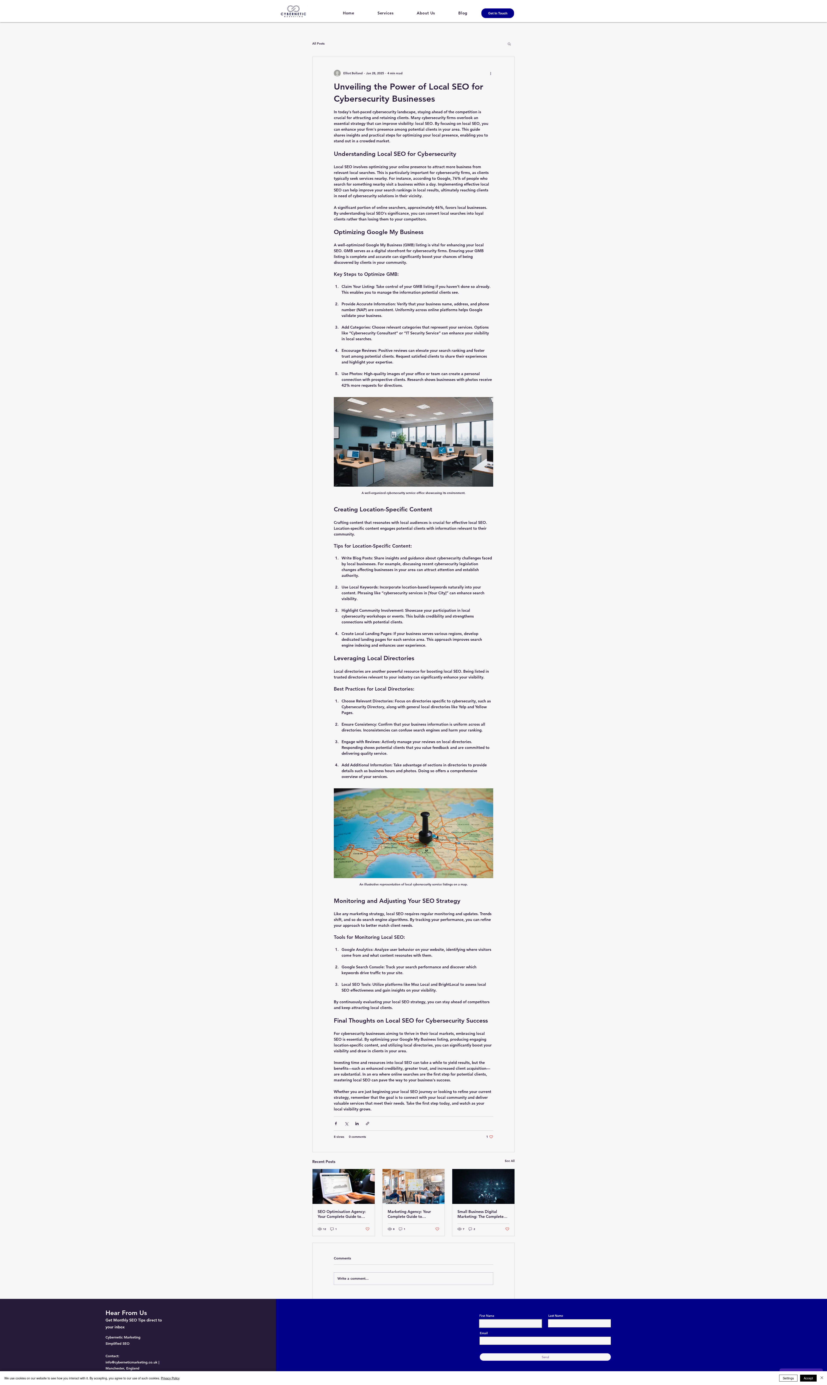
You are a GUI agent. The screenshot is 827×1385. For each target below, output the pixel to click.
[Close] (821, 1378)
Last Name (555, 1315)
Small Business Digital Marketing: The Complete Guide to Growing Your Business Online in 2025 (480, 1214)
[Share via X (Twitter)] (346, 1123)
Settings (788, 1378)
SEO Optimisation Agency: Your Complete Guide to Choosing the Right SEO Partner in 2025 (342, 1214)
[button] (509, 43)
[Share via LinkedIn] (357, 1123)
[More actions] (490, 73)
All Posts (318, 43)
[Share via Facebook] (336, 1123)
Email (484, 1333)
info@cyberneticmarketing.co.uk (131, 1362)
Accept (808, 1378)
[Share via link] (367, 1123)
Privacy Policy (170, 1378)
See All (510, 1161)
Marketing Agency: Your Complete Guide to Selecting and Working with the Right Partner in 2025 (412, 1214)
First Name (486, 1315)
